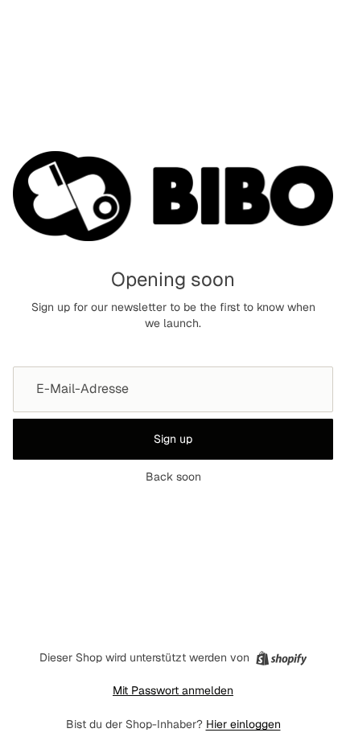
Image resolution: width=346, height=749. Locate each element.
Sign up (173, 439)
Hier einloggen (243, 724)
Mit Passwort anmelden (173, 690)
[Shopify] (281, 658)
